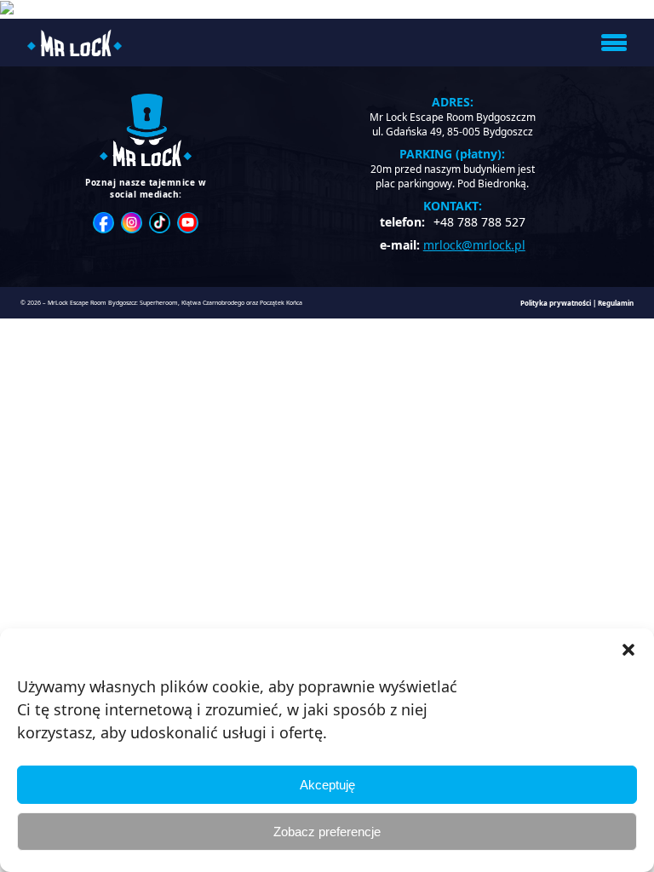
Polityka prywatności (555, 302)
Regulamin (616, 302)
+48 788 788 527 (479, 222)
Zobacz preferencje (327, 831)
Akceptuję (327, 784)
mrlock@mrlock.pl (474, 245)
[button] (628, 649)
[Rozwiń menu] (614, 42)
